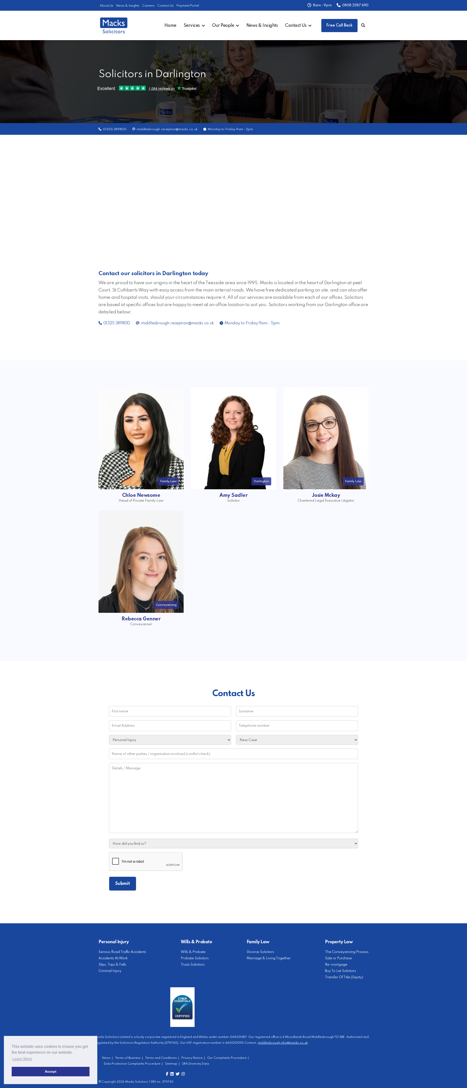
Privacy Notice (192, 1058)
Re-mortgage (336, 964)
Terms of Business (128, 1058)
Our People (223, 25)
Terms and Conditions (161, 1058)
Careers (148, 5)
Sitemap (171, 1063)
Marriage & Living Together (269, 958)
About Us (106, 5)
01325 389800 (114, 129)
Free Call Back (339, 25)
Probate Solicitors (195, 958)
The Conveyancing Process (346, 952)
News (106, 1058)
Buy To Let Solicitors (340, 971)
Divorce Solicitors (260, 952)
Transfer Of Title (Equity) (344, 977)
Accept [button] (50, 1071)
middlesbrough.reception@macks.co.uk (167, 129)
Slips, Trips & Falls (112, 964)
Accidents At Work (113, 958)
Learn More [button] (22, 1059)
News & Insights (127, 5)
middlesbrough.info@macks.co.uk (283, 1042)
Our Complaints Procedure (226, 1058)
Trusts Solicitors (193, 964)
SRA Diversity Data (195, 1063)
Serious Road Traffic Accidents (122, 952)
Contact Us (165, 5)
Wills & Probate (193, 952)
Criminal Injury (110, 971)
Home (170, 25)
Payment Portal (188, 5)
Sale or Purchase (338, 958)
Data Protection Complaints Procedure (132, 1063)
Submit (122, 883)
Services (192, 25)
